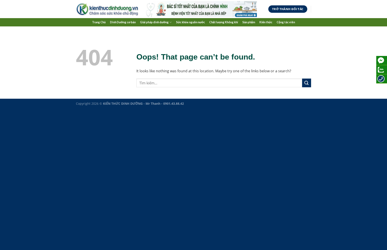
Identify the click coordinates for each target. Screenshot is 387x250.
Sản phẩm (248, 22)
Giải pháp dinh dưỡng (154, 22)
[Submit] (306, 83)
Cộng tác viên (286, 22)
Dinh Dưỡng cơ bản (123, 22)
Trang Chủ (99, 22)
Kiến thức (265, 22)
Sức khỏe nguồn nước (190, 22)
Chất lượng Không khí (223, 22)
